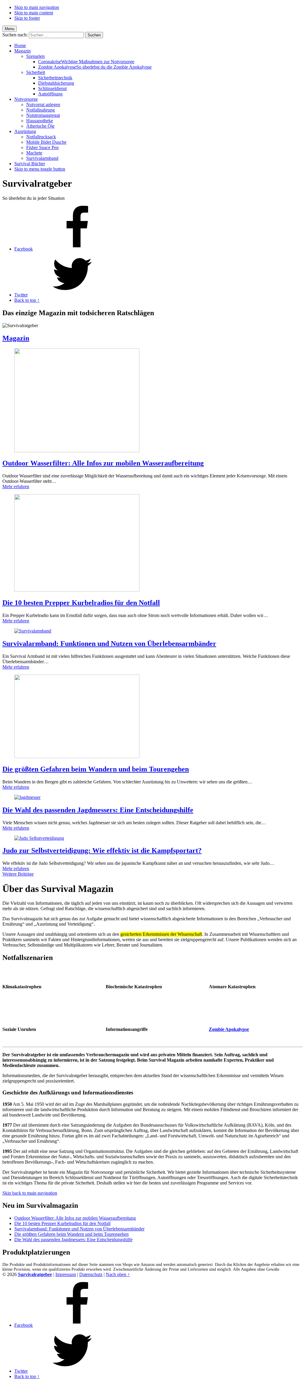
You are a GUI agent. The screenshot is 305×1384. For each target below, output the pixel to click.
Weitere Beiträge (18, 873)
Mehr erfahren (15, 486)
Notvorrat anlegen (43, 104)
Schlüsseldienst (52, 88)
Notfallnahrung (40, 109)
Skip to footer (27, 18)
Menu (9, 29)
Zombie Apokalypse (95, 66)
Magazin (22, 50)
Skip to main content (33, 12)
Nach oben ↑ (118, 1274)
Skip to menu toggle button (39, 168)
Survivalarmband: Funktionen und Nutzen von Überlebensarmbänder (109, 643)
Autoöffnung (50, 93)
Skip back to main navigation (29, 1193)
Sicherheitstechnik (55, 77)
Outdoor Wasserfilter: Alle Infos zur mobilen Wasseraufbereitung (103, 463)
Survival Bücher (29, 163)
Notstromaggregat (43, 115)
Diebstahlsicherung (56, 83)
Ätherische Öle (40, 126)
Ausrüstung (25, 131)
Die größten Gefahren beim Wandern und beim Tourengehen (95, 769)
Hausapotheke (39, 120)
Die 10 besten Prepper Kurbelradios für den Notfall (81, 603)
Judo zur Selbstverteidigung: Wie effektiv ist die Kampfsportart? (102, 850)
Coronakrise (86, 61)
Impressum (65, 1274)
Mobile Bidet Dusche (46, 142)
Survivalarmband (42, 158)
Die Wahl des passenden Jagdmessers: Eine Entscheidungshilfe (97, 810)
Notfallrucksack (41, 136)
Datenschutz (90, 1274)
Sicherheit (35, 72)
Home (20, 45)
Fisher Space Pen (42, 147)
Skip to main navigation (36, 7)
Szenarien (35, 56)
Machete (34, 152)
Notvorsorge (26, 99)
